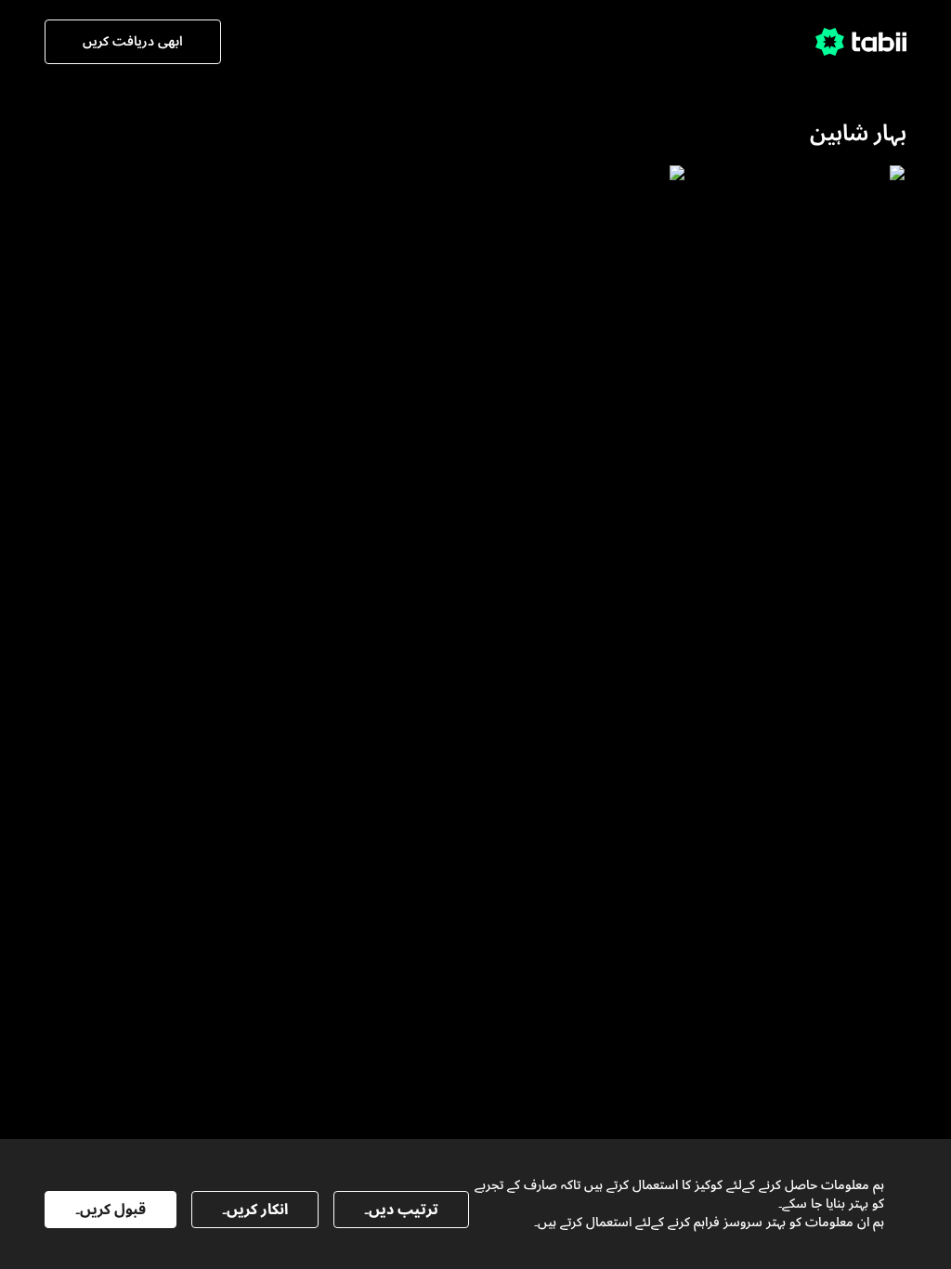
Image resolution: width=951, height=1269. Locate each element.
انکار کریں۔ (255, 1209)
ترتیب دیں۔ (401, 1209)
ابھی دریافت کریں (133, 41)
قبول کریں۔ (110, 1209)
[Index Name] (806, 314)
